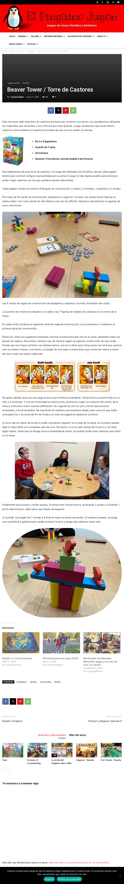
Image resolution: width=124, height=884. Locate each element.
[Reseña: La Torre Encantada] (21, 643)
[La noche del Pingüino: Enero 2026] (62, 750)
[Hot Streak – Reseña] (111, 750)
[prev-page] (4, 770)
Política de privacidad (69, 879)
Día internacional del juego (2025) (60, 658)
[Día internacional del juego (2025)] (61, 643)
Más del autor (77, 734)
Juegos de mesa (17, 51)
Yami (4, 760)
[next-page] (9, 770)
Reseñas (22, 36)
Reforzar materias (53, 36)
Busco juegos (15, 44)
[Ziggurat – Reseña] (86, 750)
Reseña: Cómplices (12, 721)
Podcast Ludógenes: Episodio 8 (105, 721)
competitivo (21, 682)
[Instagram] (107, 2)
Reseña (58, 682)
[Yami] (12, 750)
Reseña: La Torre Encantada (17, 658)
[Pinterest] (65, 110)
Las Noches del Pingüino (79, 36)
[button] (97, 2)
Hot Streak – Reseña (111, 760)
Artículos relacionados (52, 734)
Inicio (12, 36)
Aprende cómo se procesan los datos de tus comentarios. (79, 862)
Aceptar (49, 879)
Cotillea (31, 44)
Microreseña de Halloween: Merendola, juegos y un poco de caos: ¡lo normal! (100, 661)
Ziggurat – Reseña (85, 760)
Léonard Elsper (17, 97)
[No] (120, 875)
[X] (113, 2)
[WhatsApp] (73, 110)
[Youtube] (118, 2)
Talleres (35, 36)
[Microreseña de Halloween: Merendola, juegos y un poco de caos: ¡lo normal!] (102, 643)
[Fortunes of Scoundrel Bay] (37, 750)
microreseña (45, 682)
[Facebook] (102, 2)
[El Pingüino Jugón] (62, 18)
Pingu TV (101, 36)
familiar (33, 682)
